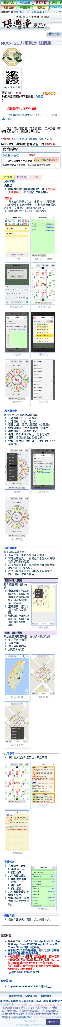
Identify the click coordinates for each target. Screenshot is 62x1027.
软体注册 (8, 7)
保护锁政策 (31, 996)
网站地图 (46, 996)
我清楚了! (53, 1022)
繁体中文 (54, 33)
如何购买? (53, 160)
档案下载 (41, 2)
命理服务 (25, 7)
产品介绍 (25, 2)
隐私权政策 (15, 996)
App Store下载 (12, 87)
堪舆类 (38, 11)
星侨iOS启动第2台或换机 (25, 971)
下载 (35, 177)
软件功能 (7, 177)
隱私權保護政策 (21, 1017)
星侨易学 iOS (23, 11)
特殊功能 (21, 177)
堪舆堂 (41, 7)
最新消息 (8, 2)
